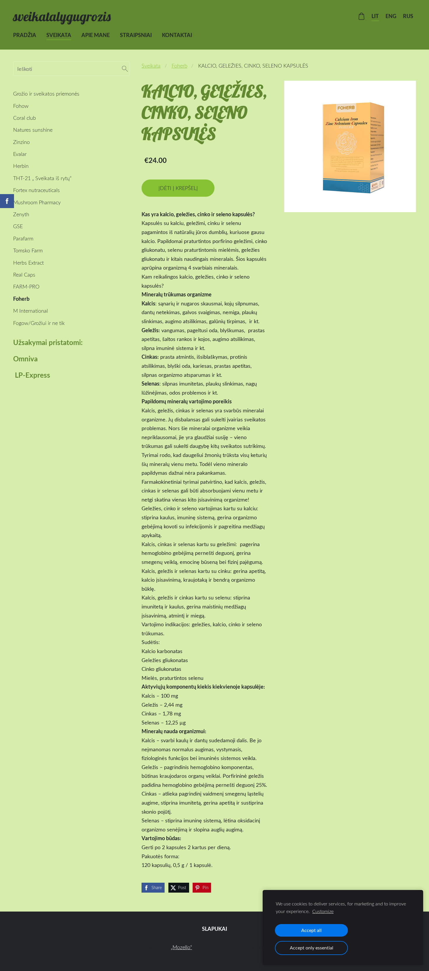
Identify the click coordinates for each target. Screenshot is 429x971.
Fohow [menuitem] (21, 105)
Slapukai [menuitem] (214, 929)
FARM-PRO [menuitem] (26, 286)
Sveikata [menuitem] (58, 35)
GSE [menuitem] (18, 226)
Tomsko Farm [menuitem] (28, 250)
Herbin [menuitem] (21, 165)
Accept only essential (311, 947)
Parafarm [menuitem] (23, 238)
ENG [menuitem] (391, 16)
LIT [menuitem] (375, 16)
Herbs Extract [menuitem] (28, 262)
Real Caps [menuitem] (24, 274)
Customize (323, 911)
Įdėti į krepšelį (178, 187)
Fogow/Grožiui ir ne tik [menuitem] (39, 322)
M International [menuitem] (30, 310)
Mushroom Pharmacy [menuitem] (37, 202)
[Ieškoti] (125, 68)
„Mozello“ (181, 947)
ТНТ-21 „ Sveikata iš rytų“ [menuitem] (42, 178)
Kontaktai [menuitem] (177, 35)
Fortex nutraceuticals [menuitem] (36, 190)
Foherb (179, 65)
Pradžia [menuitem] (24, 35)
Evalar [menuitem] (20, 153)
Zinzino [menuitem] (21, 141)
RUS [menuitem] (408, 16)
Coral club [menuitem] (24, 117)
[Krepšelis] (361, 16)
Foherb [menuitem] (21, 298)
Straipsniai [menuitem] (136, 35)
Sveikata (151, 65)
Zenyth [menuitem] (21, 214)
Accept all (311, 930)
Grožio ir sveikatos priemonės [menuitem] (46, 93)
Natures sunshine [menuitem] (33, 129)
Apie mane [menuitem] (95, 35)
